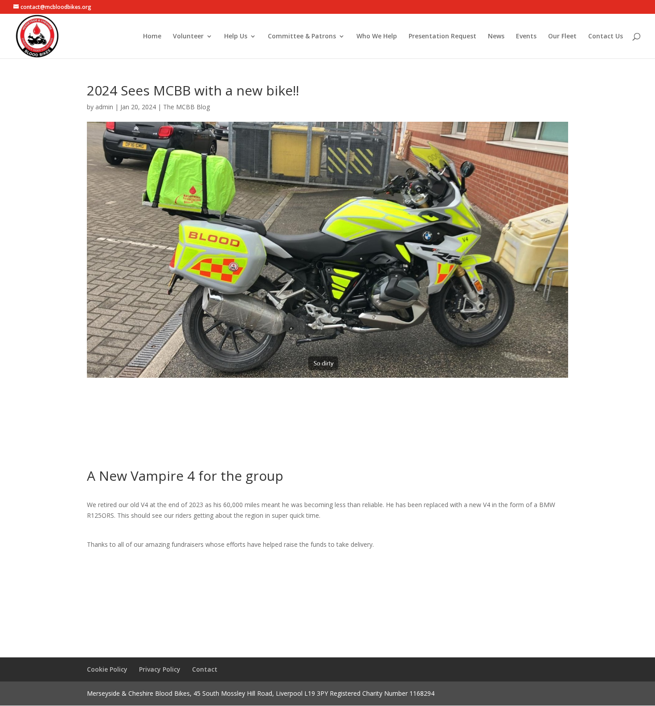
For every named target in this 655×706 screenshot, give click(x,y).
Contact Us (605, 36)
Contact (204, 669)
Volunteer (188, 36)
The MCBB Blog (186, 107)
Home (152, 36)
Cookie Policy (107, 669)
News (496, 36)
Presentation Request (442, 36)
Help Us (235, 36)
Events (526, 36)
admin (104, 107)
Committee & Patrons (302, 36)
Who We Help (376, 36)
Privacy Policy (159, 669)
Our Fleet (562, 36)
